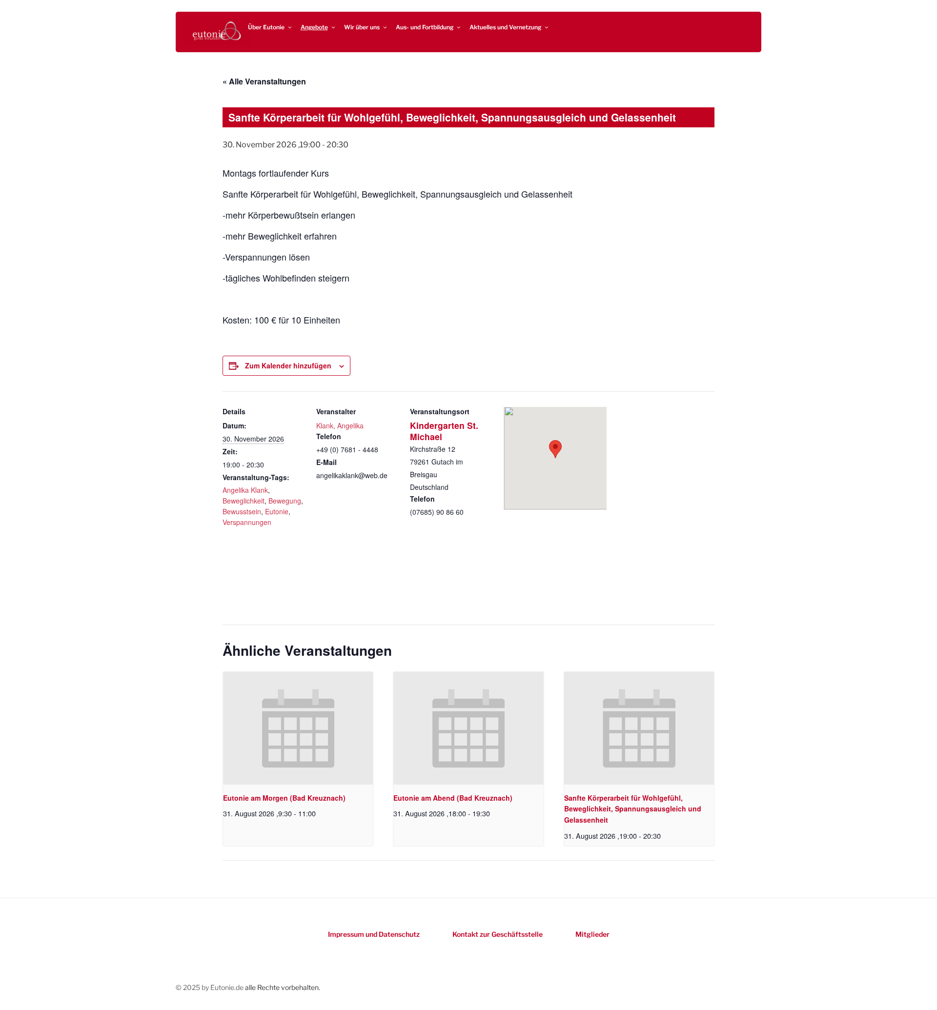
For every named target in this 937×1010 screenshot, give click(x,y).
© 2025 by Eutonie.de (210, 987)
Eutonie (276, 511)
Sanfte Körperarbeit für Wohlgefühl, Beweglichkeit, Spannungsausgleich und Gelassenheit (632, 809)
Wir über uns (362, 27)
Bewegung (284, 500)
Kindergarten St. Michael (444, 431)
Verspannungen (247, 522)
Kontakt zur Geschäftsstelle (497, 934)
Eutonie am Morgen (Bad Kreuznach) (284, 798)
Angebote (314, 27)
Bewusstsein (242, 511)
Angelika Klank (245, 490)
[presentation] (298, 728)
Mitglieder (592, 934)
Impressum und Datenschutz (374, 934)
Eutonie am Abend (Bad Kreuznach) (452, 798)
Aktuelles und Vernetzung (505, 27)
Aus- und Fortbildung (424, 27)
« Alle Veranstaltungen (264, 81)
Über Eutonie (266, 27)
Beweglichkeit (244, 500)
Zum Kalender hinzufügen (288, 365)
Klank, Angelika (340, 425)
